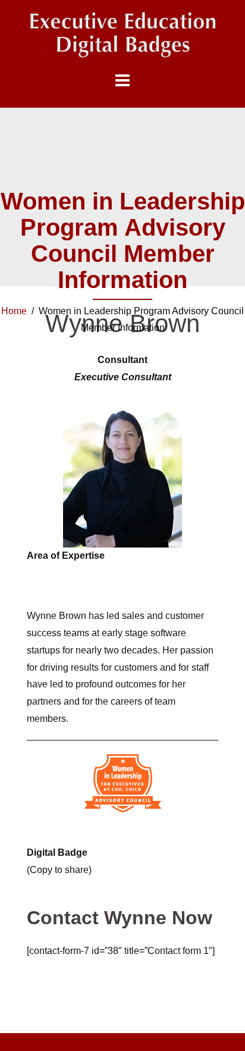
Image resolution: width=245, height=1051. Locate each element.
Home (14, 311)
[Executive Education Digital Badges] (122, 35)
